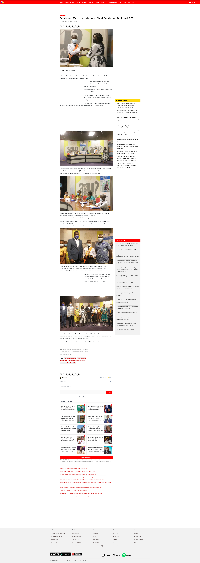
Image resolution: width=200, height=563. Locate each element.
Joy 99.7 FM (75, 533)
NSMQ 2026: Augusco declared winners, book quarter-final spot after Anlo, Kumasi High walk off (126, 158)
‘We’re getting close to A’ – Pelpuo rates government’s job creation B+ (127, 308)
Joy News (95, 533)
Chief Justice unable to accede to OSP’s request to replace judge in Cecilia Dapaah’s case (82, 479)
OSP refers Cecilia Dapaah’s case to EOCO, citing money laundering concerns (79, 477)
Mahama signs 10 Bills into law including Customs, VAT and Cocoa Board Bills (127, 146)
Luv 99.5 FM (75, 546)
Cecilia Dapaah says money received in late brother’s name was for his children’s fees (81, 487)
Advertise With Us (56, 536)
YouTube (115, 533)
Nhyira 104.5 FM (77, 549)
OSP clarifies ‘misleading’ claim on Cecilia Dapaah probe (73, 468)
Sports (91, 2)
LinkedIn (115, 546)
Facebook (116, 536)
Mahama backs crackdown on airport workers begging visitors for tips (126, 325)
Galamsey (137, 543)
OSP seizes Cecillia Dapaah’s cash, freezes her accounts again (75, 496)
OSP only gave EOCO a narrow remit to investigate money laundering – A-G (78, 474)
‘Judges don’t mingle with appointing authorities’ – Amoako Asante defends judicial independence (126, 302)
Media (120, 2)
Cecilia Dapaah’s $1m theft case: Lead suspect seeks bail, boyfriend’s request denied (81, 493)
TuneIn (107, 555)
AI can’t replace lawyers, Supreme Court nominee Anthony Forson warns (127, 277)
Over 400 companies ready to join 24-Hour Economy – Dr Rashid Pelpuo (127, 288)
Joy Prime (96, 539)
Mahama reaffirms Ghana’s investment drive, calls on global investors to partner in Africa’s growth (127, 263)
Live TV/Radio (112, 2)
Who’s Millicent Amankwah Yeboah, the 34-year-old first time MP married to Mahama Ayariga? (127, 105)
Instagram (116, 543)
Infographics (117, 549)
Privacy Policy (55, 546)
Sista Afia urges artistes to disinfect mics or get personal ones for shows (127, 245)
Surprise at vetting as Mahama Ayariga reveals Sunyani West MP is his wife (127, 139)
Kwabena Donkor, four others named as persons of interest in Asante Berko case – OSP (128, 132)
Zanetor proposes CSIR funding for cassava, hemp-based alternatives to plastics (126, 294)
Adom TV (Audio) (98, 546)
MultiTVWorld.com (98, 543)
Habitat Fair (137, 536)
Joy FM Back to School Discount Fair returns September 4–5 (126, 251)
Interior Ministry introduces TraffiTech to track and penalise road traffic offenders (126, 165)
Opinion (97, 2)
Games (136, 533)
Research (103, 2)
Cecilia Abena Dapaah (70, 358)
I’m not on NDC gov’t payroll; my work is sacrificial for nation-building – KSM (128, 119)
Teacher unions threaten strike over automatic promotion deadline (125, 282)
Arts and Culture (75, 2)
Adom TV (95, 536)
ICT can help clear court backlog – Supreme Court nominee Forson (125, 331)
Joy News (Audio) (98, 549)
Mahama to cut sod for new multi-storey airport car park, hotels (127, 152)
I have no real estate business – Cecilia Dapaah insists (73, 490)
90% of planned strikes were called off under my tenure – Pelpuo (126, 314)
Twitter (115, 539)
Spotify (128, 555)
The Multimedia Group (58, 533)
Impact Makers (138, 539)
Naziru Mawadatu (71, 362)
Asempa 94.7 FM (77, 543)
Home (61, 2)
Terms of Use (55, 543)
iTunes (117, 555)
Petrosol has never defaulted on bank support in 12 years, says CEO (126, 319)
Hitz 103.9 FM (76, 539)
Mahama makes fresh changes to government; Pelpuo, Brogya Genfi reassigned (127, 112)
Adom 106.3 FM (76, 536)
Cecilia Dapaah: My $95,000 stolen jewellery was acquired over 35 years (77, 471)
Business (84, 2)
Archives (136, 546)
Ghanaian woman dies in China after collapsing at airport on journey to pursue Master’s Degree (127, 125)
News (67, 2)
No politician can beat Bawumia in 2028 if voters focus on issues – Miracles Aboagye (127, 256)
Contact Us (54, 539)
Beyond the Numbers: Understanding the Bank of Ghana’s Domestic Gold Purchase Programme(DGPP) (127, 270)
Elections (127, 2)
